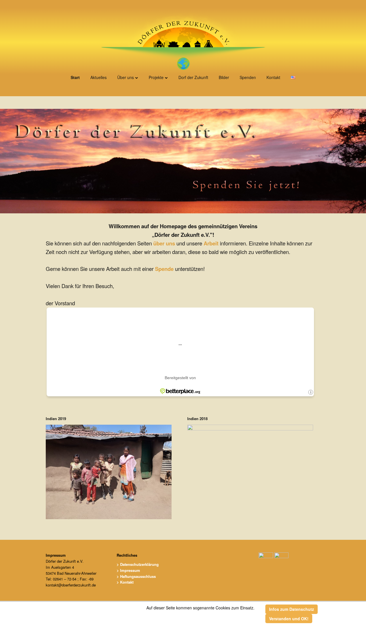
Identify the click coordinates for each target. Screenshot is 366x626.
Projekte (156, 77)
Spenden (248, 77)
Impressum (56, 555)
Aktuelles (98, 77)
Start (75, 77)
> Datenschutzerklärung (138, 564)
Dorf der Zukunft (193, 77)
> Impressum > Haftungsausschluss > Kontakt (136, 576)
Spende (164, 269)
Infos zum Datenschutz (291, 609)
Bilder (224, 77)
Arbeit (211, 243)
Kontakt (273, 77)
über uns (164, 243)
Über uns (125, 77)
